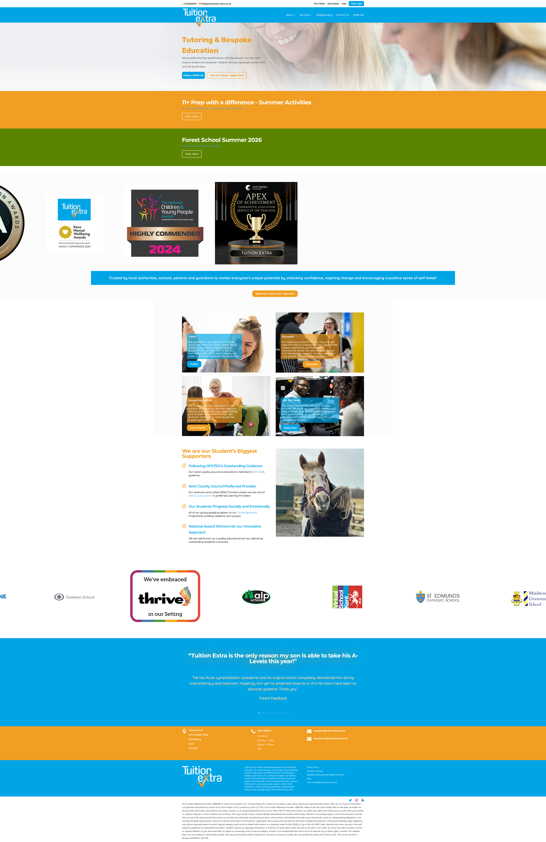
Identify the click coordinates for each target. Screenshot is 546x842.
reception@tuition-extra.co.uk (329, 730)
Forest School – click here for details (201, 145)
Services (305, 15)
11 (282, 712)
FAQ (309, 778)
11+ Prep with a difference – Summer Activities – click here (212, 108)
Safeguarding (324, 15)
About (289, 15)
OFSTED (258, 472)
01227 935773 (264, 730)
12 (285, 712)
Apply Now (290, 427)
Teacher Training (315, 771)
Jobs (344, 3)
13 (287, 712)
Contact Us (342, 15)
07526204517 (190, 3)
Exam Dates (333, 3)
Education (312, 364)
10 (280, 712)
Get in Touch (197, 427)
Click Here (191, 116)
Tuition (194, 364)
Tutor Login (356, 3)
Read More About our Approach (275, 293)
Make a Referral (193, 75)
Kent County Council (201, 495)
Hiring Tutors (313, 767)
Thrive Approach (247, 512)
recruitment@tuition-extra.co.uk (331, 738)
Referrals (358, 15)
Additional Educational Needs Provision (325, 774)
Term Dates (319, 3)
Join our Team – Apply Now (227, 75)
